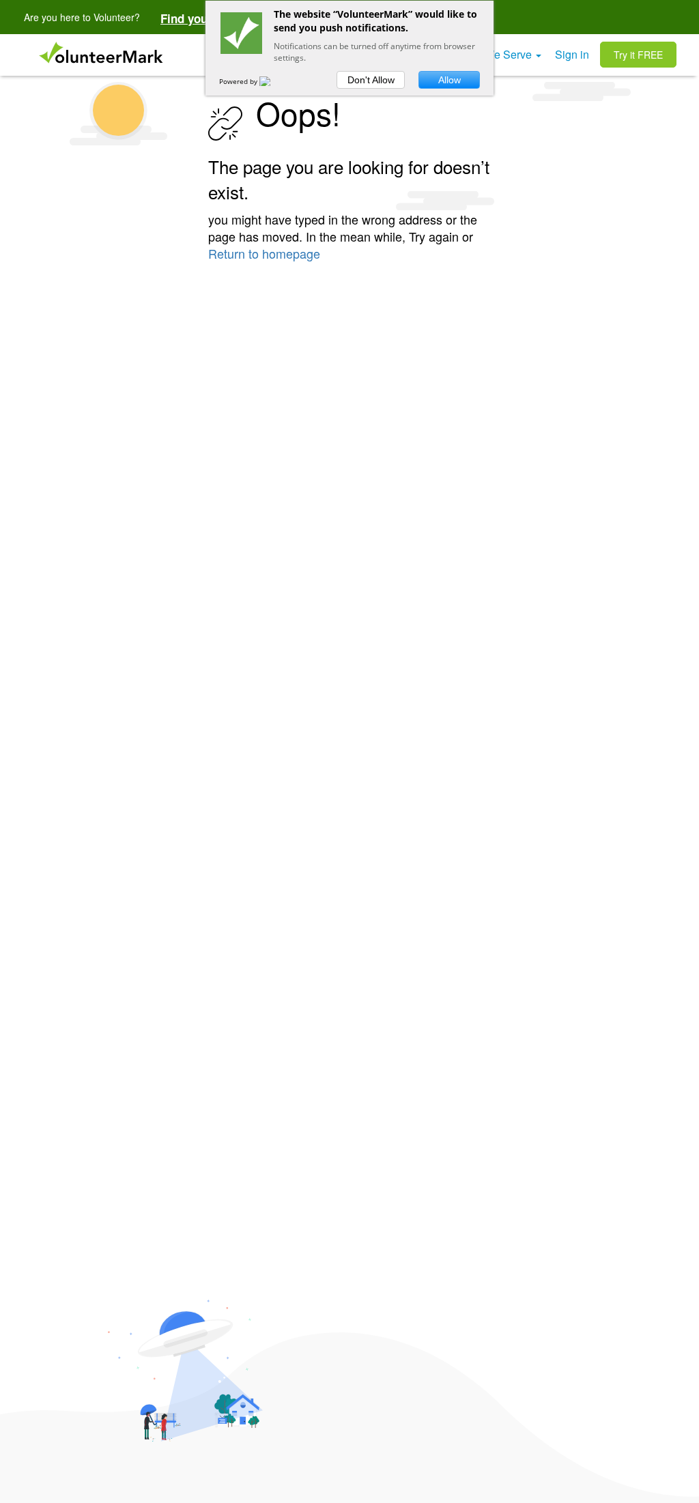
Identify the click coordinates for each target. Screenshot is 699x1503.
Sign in (572, 54)
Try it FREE (638, 54)
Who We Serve (496, 54)
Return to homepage (264, 253)
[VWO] (273, 81)
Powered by (239, 81)
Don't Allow (371, 79)
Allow (449, 79)
